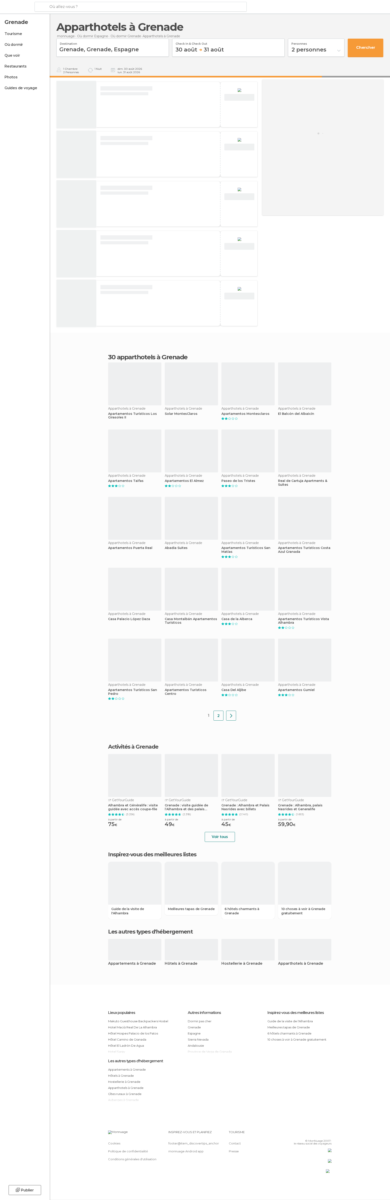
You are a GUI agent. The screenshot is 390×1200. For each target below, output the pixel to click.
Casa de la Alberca (236, 619)
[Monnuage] (17, 7)
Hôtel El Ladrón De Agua (126, 1045)
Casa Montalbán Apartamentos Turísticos (191, 621)
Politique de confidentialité (128, 1151)
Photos (11, 77)
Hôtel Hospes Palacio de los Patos (133, 1033)
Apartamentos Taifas (126, 481)
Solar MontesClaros (181, 414)
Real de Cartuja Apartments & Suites (302, 483)
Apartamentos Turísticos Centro (186, 692)
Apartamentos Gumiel (296, 690)
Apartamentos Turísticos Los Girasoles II (132, 416)
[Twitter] (313, 1133)
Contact (235, 1143)
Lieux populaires (121, 1013)
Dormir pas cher (199, 1021)
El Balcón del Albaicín (296, 414)
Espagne (194, 1033)
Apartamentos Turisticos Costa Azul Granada (304, 550)
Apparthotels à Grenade (300, 964)
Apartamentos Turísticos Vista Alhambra (303, 621)
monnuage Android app (186, 1151)
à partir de (114, 819)
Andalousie (196, 1045)
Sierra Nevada (198, 1039)
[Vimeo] (320, 1133)
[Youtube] (328, 1133)
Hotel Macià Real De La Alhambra (132, 1027)
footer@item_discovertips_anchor (193, 1143)
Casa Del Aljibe (233, 690)
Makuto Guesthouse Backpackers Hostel (138, 1021)
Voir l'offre (239, 97)
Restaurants (16, 66)
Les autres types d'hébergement (135, 1061)
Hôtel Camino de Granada (127, 1039)
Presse (234, 1151)
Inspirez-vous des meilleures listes (295, 1013)
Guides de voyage (21, 88)
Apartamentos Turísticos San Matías (245, 550)
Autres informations (204, 1013)
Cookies (114, 1143)
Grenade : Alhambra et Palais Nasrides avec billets (245, 807)
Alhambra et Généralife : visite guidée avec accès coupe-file (133, 807)
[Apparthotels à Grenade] (231, 716)
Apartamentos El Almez (184, 481)
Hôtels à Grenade (181, 964)
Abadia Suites (176, 548)
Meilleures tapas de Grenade (191, 909)
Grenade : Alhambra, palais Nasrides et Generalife (300, 807)
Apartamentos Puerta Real (130, 548)
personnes (311, 49)
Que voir (12, 55)
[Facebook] (305, 1133)
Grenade (194, 1027)
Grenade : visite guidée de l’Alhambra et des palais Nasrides (186, 807)
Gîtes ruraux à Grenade (125, 1094)
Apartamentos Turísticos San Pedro (132, 692)
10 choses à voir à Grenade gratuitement (303, 911)
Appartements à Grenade (132, 964)
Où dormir (14, 44)
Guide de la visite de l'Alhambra (127, 911)
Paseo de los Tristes (238, 481)
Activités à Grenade (133, 746)
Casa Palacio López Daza (129, 619)
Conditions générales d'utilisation (132, 1159)
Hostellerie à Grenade (241, 964)
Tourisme (13, 34)
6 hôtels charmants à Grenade (242, 911)
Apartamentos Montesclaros (245, 414)
